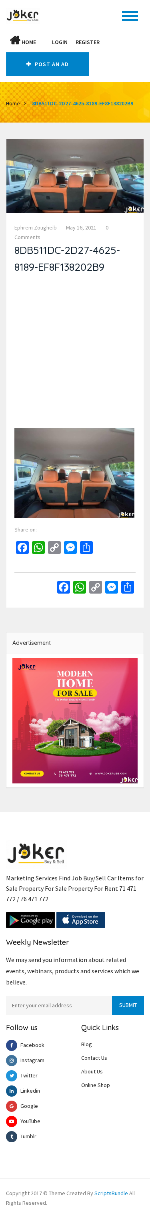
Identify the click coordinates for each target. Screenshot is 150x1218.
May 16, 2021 (81, 227)
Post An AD (51, 64)
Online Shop (95, 1085)
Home (28, 42)
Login (60, 42)
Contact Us (94, 1057)
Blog (86, 1044)
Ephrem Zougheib (35, 227)
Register (88, 42)
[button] (44, 42)
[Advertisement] (75, 353)
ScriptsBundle (111, 1193)
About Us (92, 1071)
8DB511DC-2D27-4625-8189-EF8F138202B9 (82, 103)
